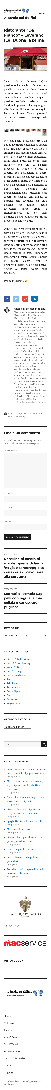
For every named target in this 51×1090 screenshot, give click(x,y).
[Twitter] (16, 299)
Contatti (8, 1065)
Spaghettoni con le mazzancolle (25, 821)
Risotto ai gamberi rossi (20, 849)
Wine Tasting (14, 667)
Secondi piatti (14, 691)
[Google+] (25, 299)
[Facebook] (7, 299)
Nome (8, 493)
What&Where (12, 1051)
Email (8, 508)
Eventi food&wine (17, 675)
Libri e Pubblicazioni (18, 659)
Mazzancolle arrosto (18, 829)
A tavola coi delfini (20, 18)
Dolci (9, 695)
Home (7, 1016)
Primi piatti (13, 683)
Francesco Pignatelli (17, 413)
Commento (11, 450)
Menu (42, 14)
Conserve (12, 699)
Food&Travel (11, 1044)
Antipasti (12, 679)
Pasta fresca (13, 687)
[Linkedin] (34, 299)
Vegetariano (14, 703)
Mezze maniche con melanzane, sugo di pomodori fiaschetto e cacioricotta (25, 785)
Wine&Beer (10, 1037)
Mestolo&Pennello (14, 1058)
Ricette (8, 1030)
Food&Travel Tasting (16, 416)
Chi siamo (9, 1023)
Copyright (9, 1072)
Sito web (9, 522)
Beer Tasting (14, 671)
